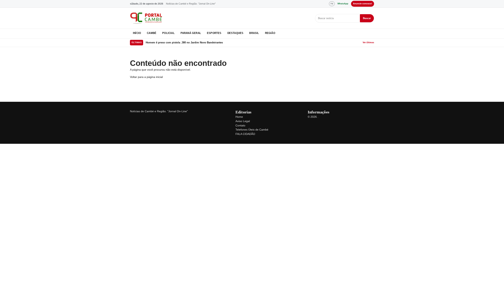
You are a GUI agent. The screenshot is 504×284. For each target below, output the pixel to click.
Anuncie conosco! (362, 3)
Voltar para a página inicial (146, 76)
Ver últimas (368, 42)
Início (137, 33)
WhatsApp (342, 3)
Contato (240, 125)
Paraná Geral (191, 33)
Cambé (151, 33)
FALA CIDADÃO (245, 133)
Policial (168, 33)
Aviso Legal (242, 121)
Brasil (254, 33)
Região (270, 33)
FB (332, 4)
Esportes (214, 33)
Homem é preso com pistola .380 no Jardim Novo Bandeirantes (184, 42)
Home (239, 116)
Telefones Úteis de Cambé (251, 129)
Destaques (235, 33)
